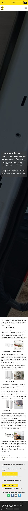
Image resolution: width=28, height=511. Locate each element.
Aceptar (16, 508)
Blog (5, 457)
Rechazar (10, 508)
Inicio (2, 457)
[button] (25, 2)
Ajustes (4, 508)
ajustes (11, 506)
